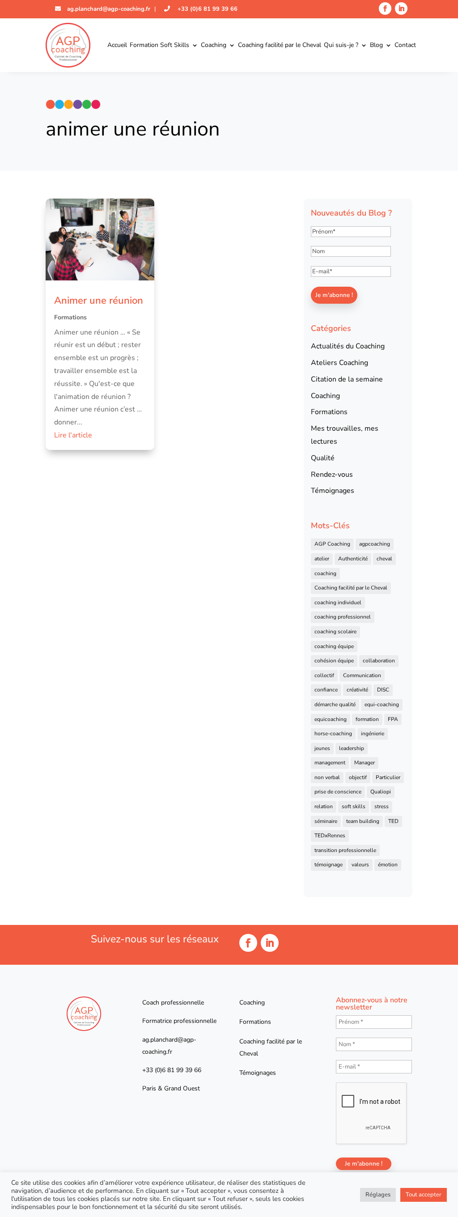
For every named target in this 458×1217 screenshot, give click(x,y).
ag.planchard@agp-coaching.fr (107, 9)
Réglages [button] (377, 1195)
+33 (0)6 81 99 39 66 (206, 9)
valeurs (360, 864)
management (329, 762)
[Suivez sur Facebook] (385, 8)
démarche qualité (335, 704)
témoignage (328, 864)
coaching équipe (334, 646)
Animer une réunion (98, 300)
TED (393, 821)
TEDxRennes (329, 835)
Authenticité (353, 558)
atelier (321, 558)
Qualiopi (380, 791)
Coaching (213, 45)
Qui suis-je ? (341, 45)
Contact (405, 45)
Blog (376, 45)
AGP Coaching (332, 543)
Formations (70, 317)
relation (323, 806)
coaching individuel (337, 602)
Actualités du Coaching (348, 346)
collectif (324, 675)
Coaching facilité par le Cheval (279, 45)
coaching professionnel (342, 616)
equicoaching (330, 719)
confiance (326, 689)
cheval (384, 558)
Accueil (117, 45)
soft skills (353, 806)
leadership (351, 748)
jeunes (322, 748)
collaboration (379, 660)
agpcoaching (374, 543)
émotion (388, 864)
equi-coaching (382, 704)
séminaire (325, 821)
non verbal (327, 777)
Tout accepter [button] (423, 1195)
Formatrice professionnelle (179, 1021)
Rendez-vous (332, 474)
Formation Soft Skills (159, 45)
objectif (358, 777)
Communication (362, 675)
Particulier (388, 777)
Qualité (323, 458)
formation (367, 719)
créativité (357, 689)
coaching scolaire (335, 631)
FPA (393, 719)
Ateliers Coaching (339, 363)
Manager (364, 762)
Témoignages (332, 491)
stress (381, 806)
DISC (383, 689)
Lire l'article (73, 435)
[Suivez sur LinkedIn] (401, 8)
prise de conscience (337, 791)
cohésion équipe (334, 660)
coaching (325, 573)
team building (362, 821)
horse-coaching (333, 733)
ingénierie (372, 733)
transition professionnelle (345, 850)
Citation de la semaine (347, 379)
